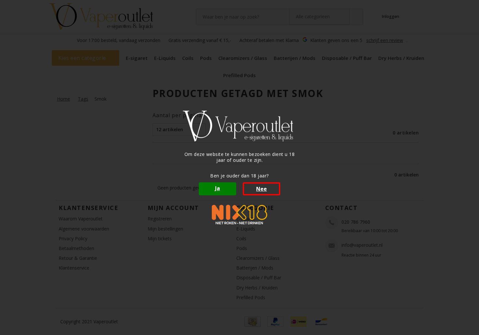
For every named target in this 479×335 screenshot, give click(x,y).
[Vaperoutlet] (239, 126)
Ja (217, 188)
